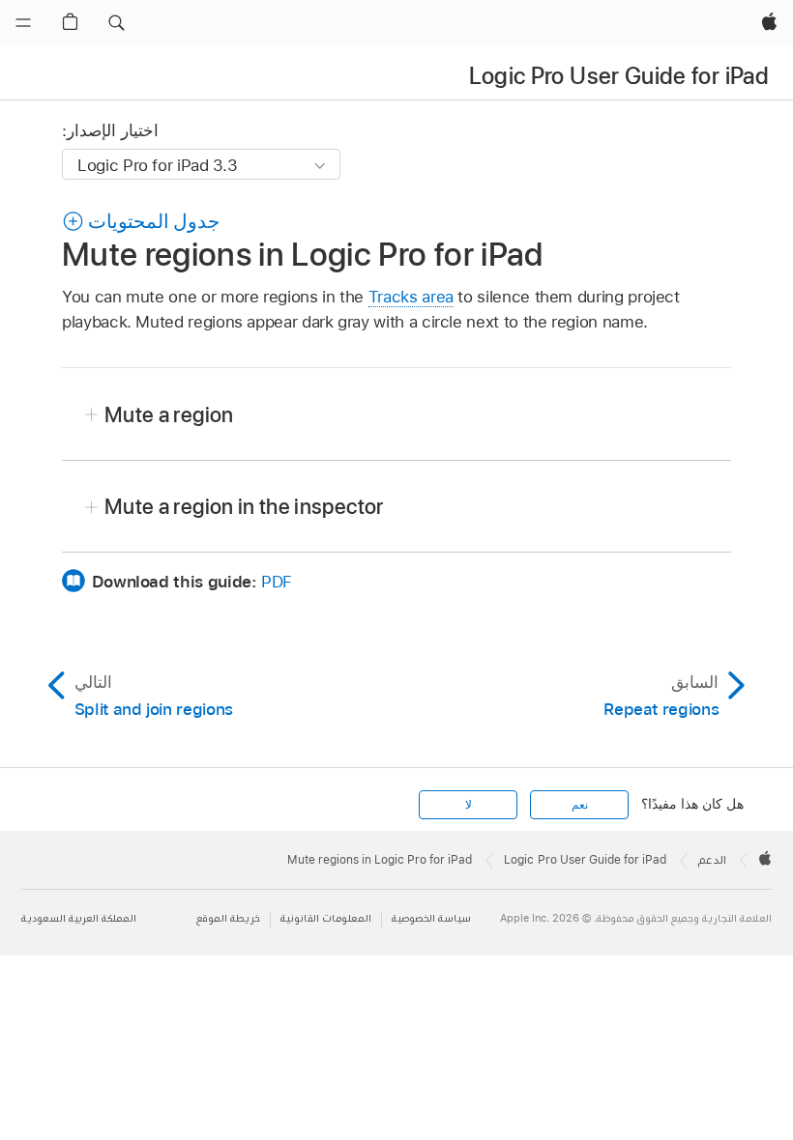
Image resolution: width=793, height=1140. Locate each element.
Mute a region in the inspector (244, 506)
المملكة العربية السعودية (78, 918)
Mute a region (169, 414)
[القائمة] (23, 23)
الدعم (712, 860)
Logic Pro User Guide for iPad (619, 76)
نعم (580, 805)
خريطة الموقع (228, 918)
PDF (276, 581)
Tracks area (411, 296)
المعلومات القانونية (325, 918)
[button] (116, 23)
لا (468, 805)
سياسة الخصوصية (431, 918)
